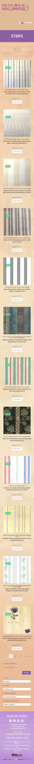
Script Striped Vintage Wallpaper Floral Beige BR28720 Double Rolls (17, 639)
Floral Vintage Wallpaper (8, 585)
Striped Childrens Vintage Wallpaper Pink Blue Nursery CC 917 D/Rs (17, 489)
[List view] (19, 49)
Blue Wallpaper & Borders (11, 89)
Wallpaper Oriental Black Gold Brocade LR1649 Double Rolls (17, 439)
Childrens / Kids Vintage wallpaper (17, 485)
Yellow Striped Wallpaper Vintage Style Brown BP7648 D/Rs (17, 539)
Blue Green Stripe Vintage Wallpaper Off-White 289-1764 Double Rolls (17, 93)
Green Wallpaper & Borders (11, 287)
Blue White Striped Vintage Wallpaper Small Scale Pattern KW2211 (17, 142)
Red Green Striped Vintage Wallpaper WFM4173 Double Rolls (17, 290)
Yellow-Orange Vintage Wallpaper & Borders (23, 536)
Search (26, 672)
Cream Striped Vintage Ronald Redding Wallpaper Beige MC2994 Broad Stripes (17, 191)
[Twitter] (18, 721)
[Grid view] (15, 49)
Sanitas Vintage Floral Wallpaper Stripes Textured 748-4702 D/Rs (17, 590)
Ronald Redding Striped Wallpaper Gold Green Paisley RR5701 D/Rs (17, 341)
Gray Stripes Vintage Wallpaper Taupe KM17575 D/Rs (17, 241)
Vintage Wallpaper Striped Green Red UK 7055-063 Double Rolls (17, 390)
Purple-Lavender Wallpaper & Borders (10, 636)
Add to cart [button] (17, 102)
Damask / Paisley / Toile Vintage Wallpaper (12, 336)
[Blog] (22, 721)
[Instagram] (14, 721)
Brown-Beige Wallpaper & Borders (11, 188)
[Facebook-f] (10, 721)
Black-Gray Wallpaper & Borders (11, 238)
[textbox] (17, 681)
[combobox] (17, 681)
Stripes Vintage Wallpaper (23, 89)
